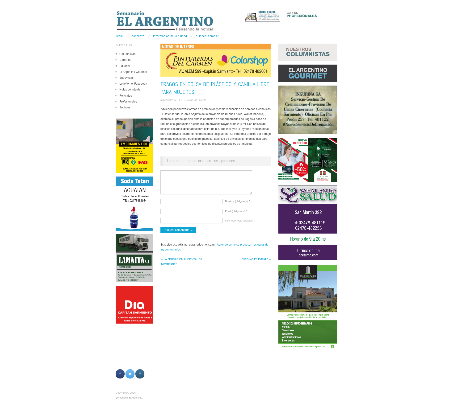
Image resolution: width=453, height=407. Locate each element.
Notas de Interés (129, 89)
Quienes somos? (207, 36)
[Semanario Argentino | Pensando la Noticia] (165, 20)
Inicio (119, 36)
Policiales (125, 95)
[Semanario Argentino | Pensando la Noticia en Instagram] (139, 373)
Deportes (125, 60)
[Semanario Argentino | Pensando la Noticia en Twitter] (130, 373)
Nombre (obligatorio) (237, 201)
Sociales (124, 107)
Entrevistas (126, 77)
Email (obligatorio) (236, 211)
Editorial (124, 66)
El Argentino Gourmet (133, 72)
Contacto (138, 36)
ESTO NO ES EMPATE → (256, 259)
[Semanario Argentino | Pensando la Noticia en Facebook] (120, 373)
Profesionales (128, 101)
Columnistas (127, 54)
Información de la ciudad (170, 36)
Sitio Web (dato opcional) (239, 220)
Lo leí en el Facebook (133, 83)
